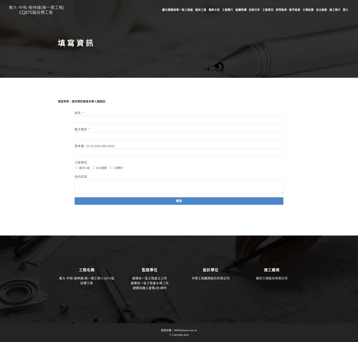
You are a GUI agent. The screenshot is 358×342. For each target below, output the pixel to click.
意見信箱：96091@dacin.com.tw (179, 330)
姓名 (78, 112)
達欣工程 (84, 167)
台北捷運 (101, 167)
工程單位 (81, 162)
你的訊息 (81, 176)
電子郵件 (81, 129)
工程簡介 (118, 167)
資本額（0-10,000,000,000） (96, 146)
